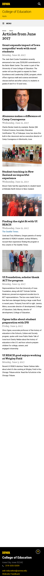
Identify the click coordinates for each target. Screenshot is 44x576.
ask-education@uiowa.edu (14, 570)
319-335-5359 (12, 565)
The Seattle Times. (10, 232)
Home (4, 31)
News (11, 31)
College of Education (16, 11)
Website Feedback (11, 574)
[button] (39, 4)
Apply (4, 16)
